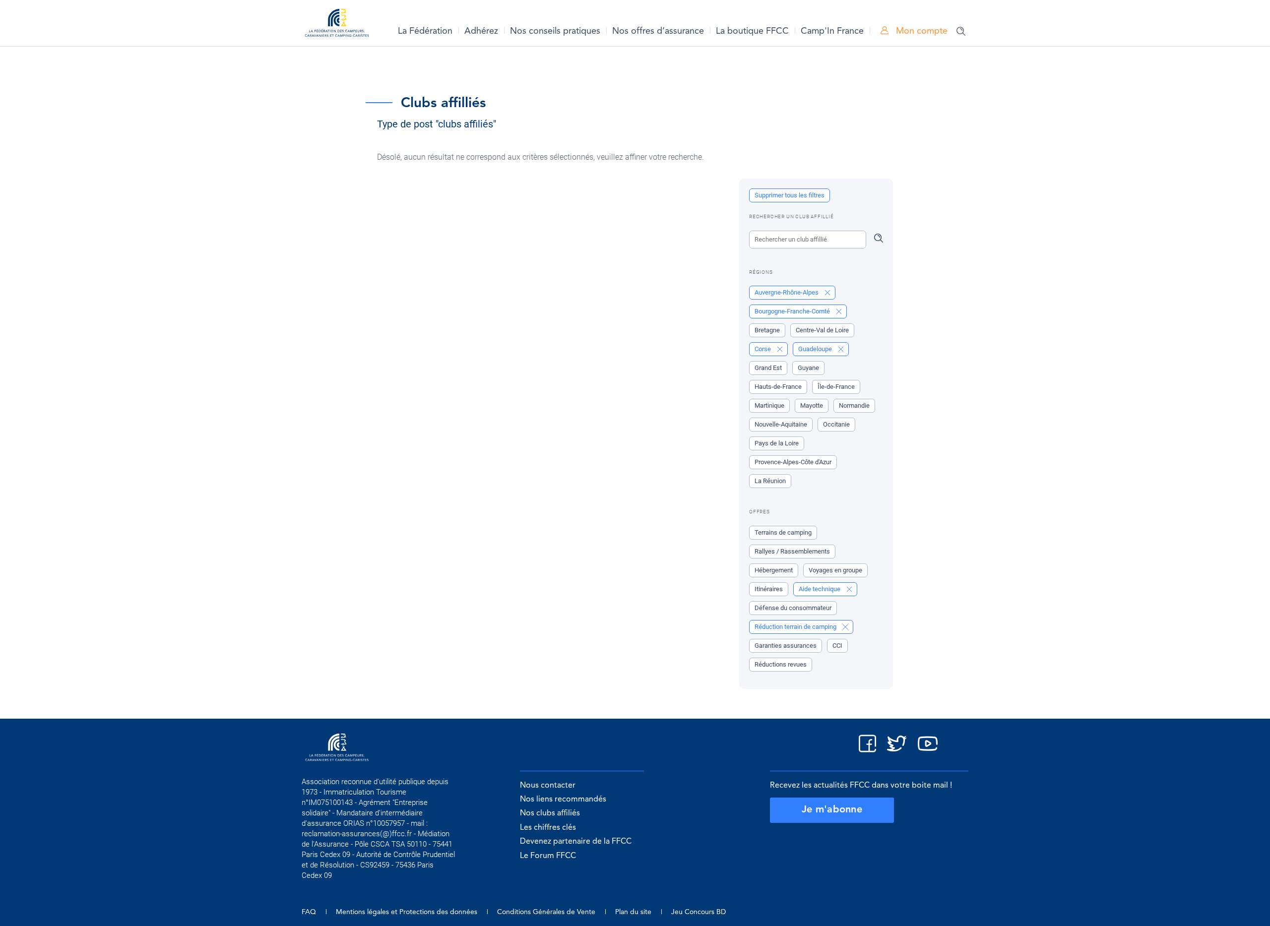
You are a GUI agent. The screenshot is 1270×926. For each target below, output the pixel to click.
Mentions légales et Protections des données (406, 912)
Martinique (769, 405)
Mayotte (811, 405)
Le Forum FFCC (548, 856)
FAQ (309, 912)
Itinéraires (769, 589)
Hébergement (774, 570)
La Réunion (770, 481)
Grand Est (768, 367)
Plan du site (633, 912)
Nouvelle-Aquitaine (781, 424)
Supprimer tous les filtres (790, 195)
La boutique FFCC (752, 31)
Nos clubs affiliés (550, 813)
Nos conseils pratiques (555, 31)
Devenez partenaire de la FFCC (576, 842)
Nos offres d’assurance (658, 31)
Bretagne (767, 330)
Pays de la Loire (777, 443)
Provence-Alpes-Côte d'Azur (793, 462)
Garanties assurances (786, 645)
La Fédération (425, 31)
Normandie (854, 405)
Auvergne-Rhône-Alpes (787, 292)
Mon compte (920, 31)
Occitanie (836, 424)
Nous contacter (547, 786)
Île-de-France (836, 386)
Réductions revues (781, 664)
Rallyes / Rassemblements (792, 551)
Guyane (808, 367)
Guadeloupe (815, 349)
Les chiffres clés (548, 828)
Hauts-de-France (778, 386)
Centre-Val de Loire (822, 330)
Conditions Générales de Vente (546, 912)
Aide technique (820, 589)
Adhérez (481, 31)
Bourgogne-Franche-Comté (793, 311)
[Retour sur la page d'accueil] (337, 24)
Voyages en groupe (835, 570)
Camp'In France (832, 31)
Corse (763, 349)
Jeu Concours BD (698, 912)
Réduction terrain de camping (796, 626)
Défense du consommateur (793, 608)
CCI (837, 645)
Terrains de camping (783, 532)
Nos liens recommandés (563, 799)
